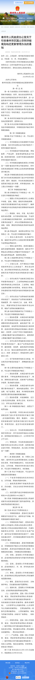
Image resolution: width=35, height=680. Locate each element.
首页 (7, 18)
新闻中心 (22, 18)
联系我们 (17, 662)
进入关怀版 (29, 3)
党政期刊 (12, 27)
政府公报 (17, 27)
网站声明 (27, 662)
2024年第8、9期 (25, 27)
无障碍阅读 (19, 3)
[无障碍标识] (18, 677)
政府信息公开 (5, 21)
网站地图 (8, 662)
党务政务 (14, 18)
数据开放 (30, 21)
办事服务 (14, 21)
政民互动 (22, 21)
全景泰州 (30, 18)
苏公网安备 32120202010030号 (18, 673)
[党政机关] (7, 677)
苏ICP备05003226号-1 (17, 669)
